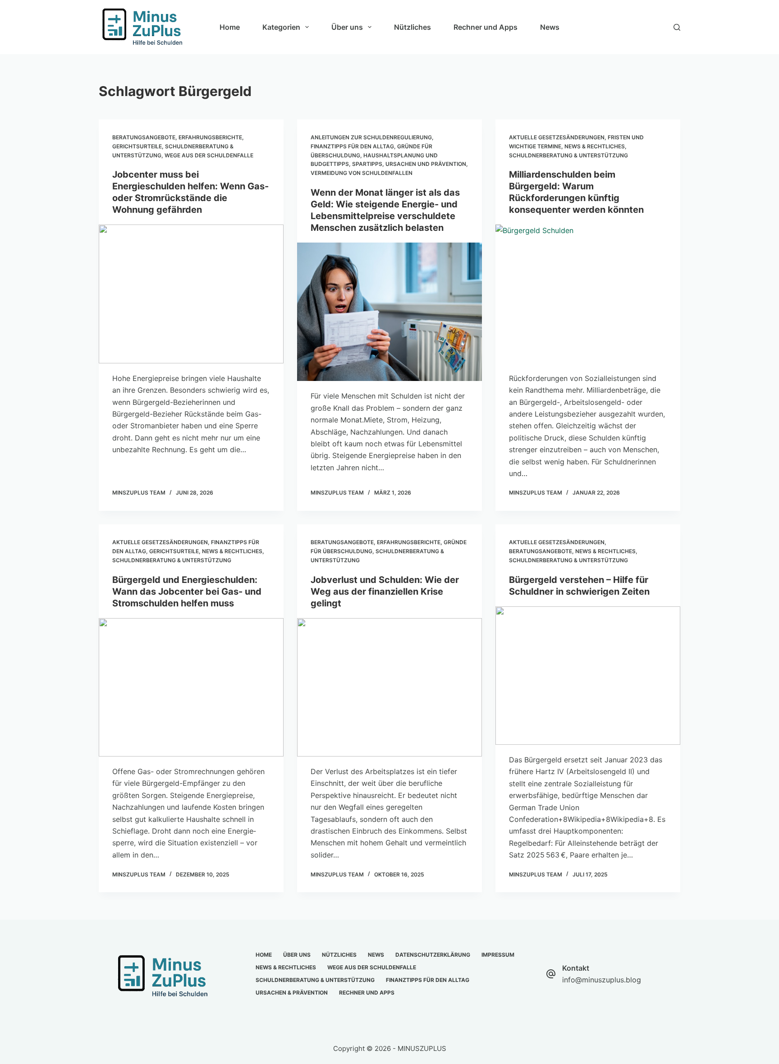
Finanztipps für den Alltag (352, 146)
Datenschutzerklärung (432, 954)
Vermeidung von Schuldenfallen (361, 173)
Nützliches (412, 27)
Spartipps (367, 164)
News (549, 27)
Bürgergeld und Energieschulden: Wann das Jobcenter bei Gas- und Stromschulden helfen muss (186, 591)
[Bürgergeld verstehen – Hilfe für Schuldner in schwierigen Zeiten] (587, 675)
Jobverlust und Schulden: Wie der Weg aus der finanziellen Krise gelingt (385, 591)
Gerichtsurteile (137, 146)
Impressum (497, 954)
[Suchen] (677, 27)
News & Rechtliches (594, 146)
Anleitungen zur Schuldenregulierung (371, 137)
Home (230, 27)
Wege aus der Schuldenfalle (209, 155)
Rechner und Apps (486, 27)
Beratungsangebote (143, 137)
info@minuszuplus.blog (601, 979)
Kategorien (281, 27)
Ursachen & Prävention (292, 992)
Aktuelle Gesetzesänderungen (557, 137)
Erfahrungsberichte (210, 137)
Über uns (347, 27)
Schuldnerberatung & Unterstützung (568, 155)
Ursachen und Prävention (425, 164)
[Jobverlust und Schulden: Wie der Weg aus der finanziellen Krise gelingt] (389, 687)
